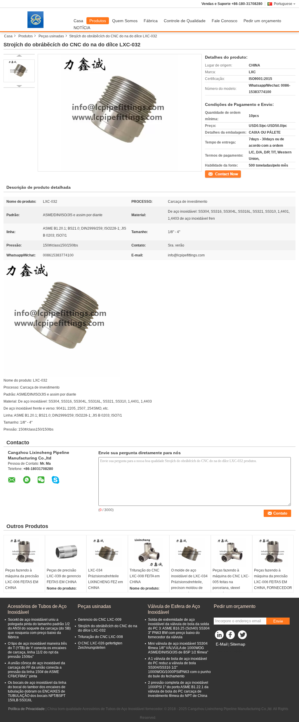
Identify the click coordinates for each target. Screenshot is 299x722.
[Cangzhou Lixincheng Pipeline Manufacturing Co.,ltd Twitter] (243, 636)
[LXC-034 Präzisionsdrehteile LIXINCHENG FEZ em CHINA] (107, 552)
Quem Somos (125, 20)
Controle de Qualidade (185, 20)
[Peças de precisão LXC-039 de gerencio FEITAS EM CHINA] (65, 552)
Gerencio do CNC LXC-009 (99, 620)
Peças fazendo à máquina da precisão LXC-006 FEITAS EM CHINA (22, 579)
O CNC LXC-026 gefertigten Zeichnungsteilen (100, 645)
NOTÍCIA (82, 27)
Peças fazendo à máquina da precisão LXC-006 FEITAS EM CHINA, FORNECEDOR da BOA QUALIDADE (273, 582)
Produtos (97, 20)
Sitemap (237, 644)
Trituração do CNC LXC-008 (100, 637)
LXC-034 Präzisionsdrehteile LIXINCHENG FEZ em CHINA (105, 579)
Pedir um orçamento (262, 20)
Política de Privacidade (26, 709)
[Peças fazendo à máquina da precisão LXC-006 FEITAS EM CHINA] (24, 552)
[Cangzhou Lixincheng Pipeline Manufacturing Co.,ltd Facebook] (231, 636)
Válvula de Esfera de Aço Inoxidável (174, 609)
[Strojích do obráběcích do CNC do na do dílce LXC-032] (19, 71)
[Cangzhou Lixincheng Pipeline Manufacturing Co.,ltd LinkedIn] (219, 636)
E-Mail (221, 644)
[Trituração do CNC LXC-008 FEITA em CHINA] (148, 552)
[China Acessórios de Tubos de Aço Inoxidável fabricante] (37, 19)
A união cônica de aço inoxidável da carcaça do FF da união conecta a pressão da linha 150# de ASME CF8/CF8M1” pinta (36, 669)
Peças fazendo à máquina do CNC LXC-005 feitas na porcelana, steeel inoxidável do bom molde (231, 585)
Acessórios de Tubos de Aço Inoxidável (37, 609)
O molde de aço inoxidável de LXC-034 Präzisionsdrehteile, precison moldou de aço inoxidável (189, 582)
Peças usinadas (51, 36)
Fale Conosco (224, 20)
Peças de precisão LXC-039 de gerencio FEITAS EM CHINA (64, 576)
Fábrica (151, 20)
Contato (211, 174)
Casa (78, 20)
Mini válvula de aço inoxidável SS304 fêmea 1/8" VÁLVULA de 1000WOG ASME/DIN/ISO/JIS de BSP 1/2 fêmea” (178, 647)
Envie (278, 621)
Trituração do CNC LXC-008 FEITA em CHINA (145, 576)
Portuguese (283, 4)
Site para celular (230, 651)
